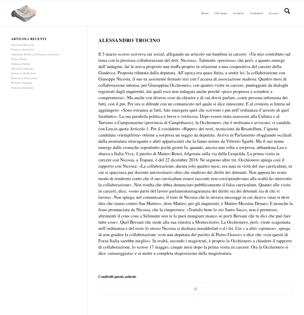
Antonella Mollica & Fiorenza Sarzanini (35, 54)
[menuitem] (205, 13)
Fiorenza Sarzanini (22, 49)
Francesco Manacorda (24, 78)
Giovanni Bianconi (22, 45)
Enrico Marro (19, 59)
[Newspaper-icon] (24, 13)
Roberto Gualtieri (21, 83)
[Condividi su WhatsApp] (196, 289)
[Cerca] (287, 13)
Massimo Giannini (22, 68)
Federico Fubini (20, 64)
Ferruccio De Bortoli (23, 73)
